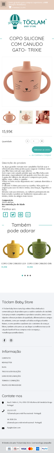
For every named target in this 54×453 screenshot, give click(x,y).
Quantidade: (7, 141)
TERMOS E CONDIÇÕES (11, 380)
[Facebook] (5, 214)
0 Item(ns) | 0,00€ (19, 7)
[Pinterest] (20, 214)
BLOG (4, 367)
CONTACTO (6, 358)
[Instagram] (11, 340)
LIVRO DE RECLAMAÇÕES (11, 376)
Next (47, 245)
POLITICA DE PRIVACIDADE (11, 385)
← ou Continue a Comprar (40, 155)
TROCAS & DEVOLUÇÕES (11, 371)
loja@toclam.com (13, 427)
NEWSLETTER (7, 362)
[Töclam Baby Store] (27, 22)
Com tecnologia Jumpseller (41, 443)
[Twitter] (13, 214)
